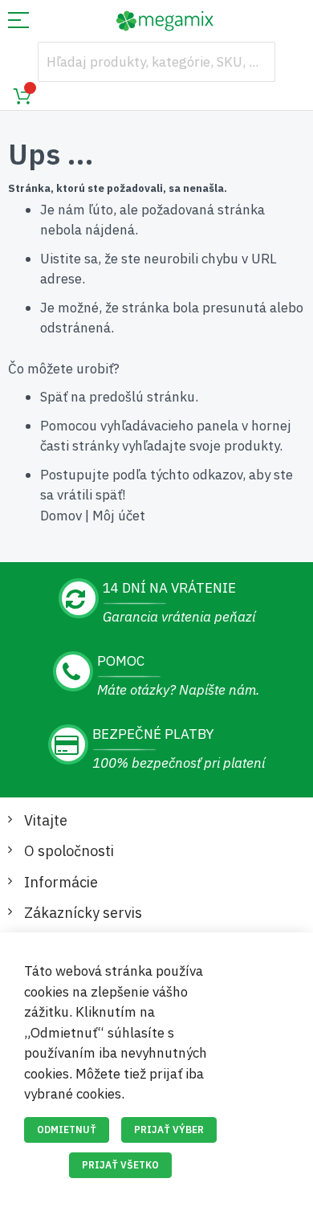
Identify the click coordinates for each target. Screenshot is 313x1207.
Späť (53, 397)
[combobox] (156, 62)
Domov (61, 515)
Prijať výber (169, 1129)
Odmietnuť (66, 1129)
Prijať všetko (120, 1165)
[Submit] (255, 62)
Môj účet (118, 515)
